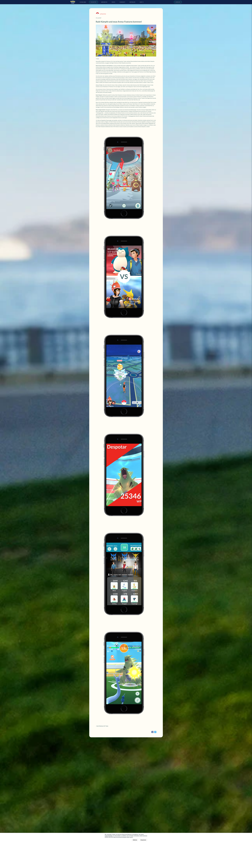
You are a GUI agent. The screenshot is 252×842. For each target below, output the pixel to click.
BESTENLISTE (132, 2)
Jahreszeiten (104, 2)
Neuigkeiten (93, 2)
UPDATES (103, 14)
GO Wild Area (83, 2)
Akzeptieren (143, 840)
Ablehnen (135, 840)
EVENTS (113, 2)
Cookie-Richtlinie (108, 835)
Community (122, 2)
